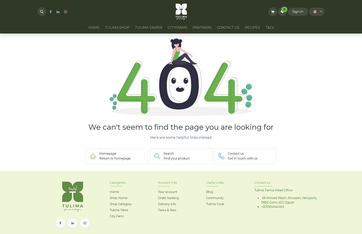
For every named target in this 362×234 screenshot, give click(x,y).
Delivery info (167, 204)
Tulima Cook (215, 204)
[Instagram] (65, 11)
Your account (167, 192)
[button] (41, 11)
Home (114, 192)
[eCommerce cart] (272, 11)
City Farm (117, 216)
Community (215, 198)
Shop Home (119, 198)
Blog (209, 192)
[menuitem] (94, 27)
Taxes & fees (167, 210)
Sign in (297, 12)
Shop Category (121, 204)
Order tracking (168, 198)
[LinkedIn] (58, 11)
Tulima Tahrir (119, 210)
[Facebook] (50, 11)
